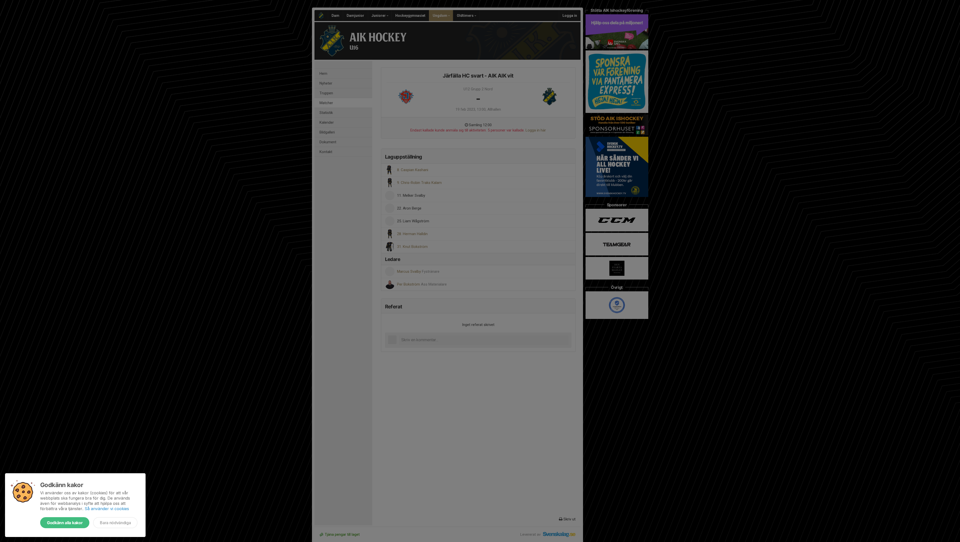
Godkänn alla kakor (65, 522)
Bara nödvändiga (115, 522)
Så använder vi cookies (107, 508)
